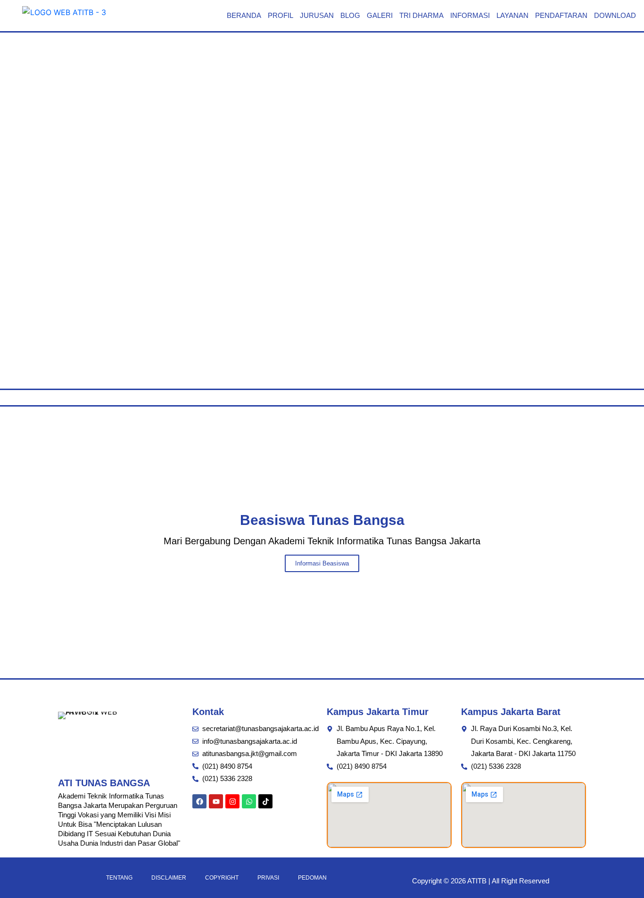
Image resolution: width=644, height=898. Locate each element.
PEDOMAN (312, 877)
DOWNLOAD (615, 15)
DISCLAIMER (168, 877)
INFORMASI (470, 15)
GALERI (380, 15)
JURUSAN (317, 15)
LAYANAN (512, 15)
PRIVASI (268, 877)
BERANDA (244, 15)
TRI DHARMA (421, 15)
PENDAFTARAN (561, 15)
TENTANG (119, 877)
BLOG (350, 15)
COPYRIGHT (222, 877)
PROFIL (280, 15)
